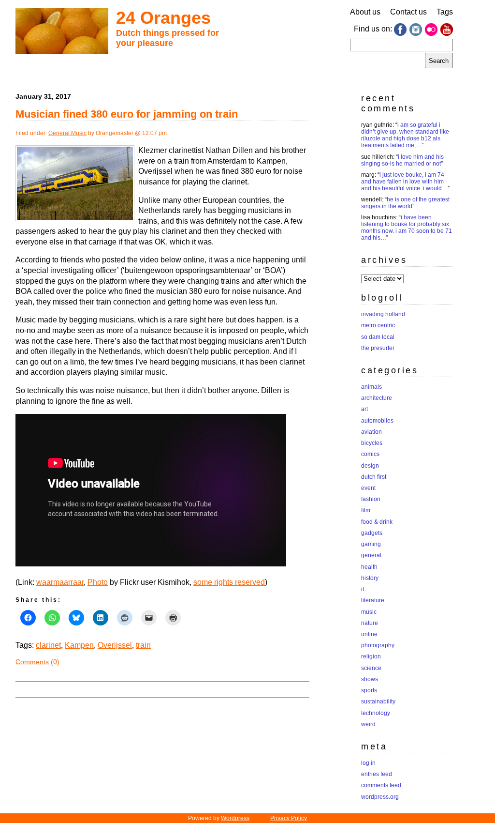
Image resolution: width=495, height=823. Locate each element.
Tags (445, 12)
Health (369, 567)
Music (79, 133)
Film (365, 510)
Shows (369, 679)
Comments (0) (37, 662)
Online (369, 634)
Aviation (371, 431)
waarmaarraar (60, 582)
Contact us (408, 12)
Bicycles (371, 443)
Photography (377, 645)
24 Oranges (163, 18)
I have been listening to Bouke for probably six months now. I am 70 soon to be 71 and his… (406, 227)
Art (364, 409)
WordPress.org (380, 796)
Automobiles (377, 420)
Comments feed (381, 785)
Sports (369, 690)
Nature (369, 623)
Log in (368, 763)
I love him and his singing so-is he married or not (402, 160)
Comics (370, 454)
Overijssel (115, 645)
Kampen (79, 645)
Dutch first (373, 476)
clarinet (48, 645)
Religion (371, 656)
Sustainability (378, 701)
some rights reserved (229, 582)
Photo (97, 582)
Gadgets (371, 533)
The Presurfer (377, 348)
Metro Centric (378, 325)
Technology (375, 713)
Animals (371, 386)
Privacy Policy (288, 818)
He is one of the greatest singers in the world (405, 203)
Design (370, 465)
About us (365, 12)
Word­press (235, 818)
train (143, 645)
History (370, 578)
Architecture (376, 398)
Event (368, 488)
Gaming (371, 544)
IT (362, 589)
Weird (368, 724)
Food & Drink (377, 521)
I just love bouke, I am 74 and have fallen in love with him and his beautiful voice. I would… (404, 181)
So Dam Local (377, 337)
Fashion (370, 499)
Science (371, 668)
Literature (372, 600)
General (59, 133)
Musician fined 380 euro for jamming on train (126, 114)
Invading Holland (383, 314)
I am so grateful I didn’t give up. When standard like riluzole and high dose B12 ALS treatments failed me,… (405, 135)
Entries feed (376, 774)
